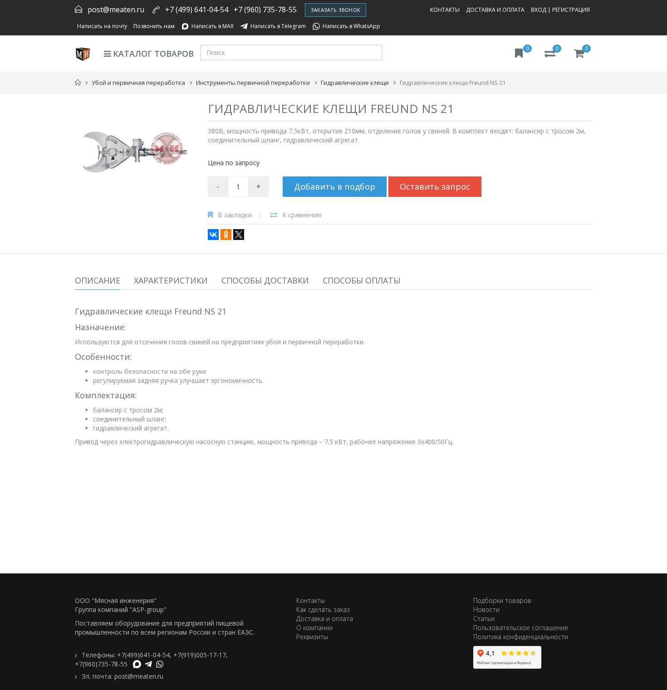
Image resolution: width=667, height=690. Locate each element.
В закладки (235, 214)
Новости (486, 609)
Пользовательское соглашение (520, 627)
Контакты (445, 10)
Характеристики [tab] (171, 280)
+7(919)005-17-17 (199, 655)
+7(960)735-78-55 (101, 664)
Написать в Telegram (278, 26)
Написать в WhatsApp (351, 26)
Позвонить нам (154, 26)
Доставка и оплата (495, 10)
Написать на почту (102, 26)
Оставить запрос (435, 186)
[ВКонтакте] (213, 234)
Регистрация (571, 10)
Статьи (484, 618)
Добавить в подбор (334, 186)
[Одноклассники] (226, 234)
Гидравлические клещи (355, 82)
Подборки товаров (502, 600)
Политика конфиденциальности (520, 636)
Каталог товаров (152, 53)
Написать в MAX (212, 26)
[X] (238, 234)
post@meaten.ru (116, 10)
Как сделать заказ (323, 609)
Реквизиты (312, 636)
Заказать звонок (335, 9)
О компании (314, 627)
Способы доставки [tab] (265, 280)
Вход (538, 10)
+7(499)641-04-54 (143, 655)
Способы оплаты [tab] (361, 280)
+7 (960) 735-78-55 (265, 10)
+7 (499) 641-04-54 (196, 10)
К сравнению (302, 214)
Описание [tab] (97, 280)
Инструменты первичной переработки (253, 82)
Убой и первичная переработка (138, 82)
